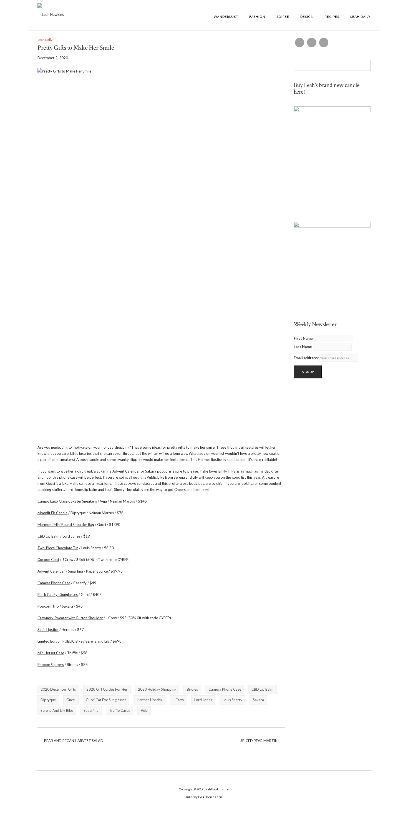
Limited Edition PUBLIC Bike (59, 641)
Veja (144, 710)
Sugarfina (91, 710)
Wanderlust (226, 16)
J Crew (178, 700)
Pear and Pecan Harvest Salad (73, 740)
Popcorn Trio (48, 606)
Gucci (70, 700)
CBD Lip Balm (48, 536)
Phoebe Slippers (50, 664)
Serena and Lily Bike (57, 710)
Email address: (306, 358)
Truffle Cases (119, 710)
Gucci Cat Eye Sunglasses (106, 700)
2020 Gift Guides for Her (106, 689)
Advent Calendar (51, 571)
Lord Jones (203, 700)
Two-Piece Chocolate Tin (57, 548)
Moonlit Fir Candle (52, 513)
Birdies (192, 689)
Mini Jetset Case (50, 653)
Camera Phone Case (53, 583)
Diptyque (48, 700)
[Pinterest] (324, 42)
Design (307, 16)
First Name (303, 338)
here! (299, 92)
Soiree (282, 16)
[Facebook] (300, 42)
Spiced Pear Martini (259, 740)
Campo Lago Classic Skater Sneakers (67, 501)
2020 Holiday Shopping (157, 689)
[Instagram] (312, 42)
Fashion (257, 16)
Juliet (190, 797)
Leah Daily (360, 16)
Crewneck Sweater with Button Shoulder (70, 618)
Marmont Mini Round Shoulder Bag (65, 524)
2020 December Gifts (58, 689)
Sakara (258, 700)
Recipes (332, 16)
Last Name (303, 346)
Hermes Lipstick (149, 700)
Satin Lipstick (48, 629)
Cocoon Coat (48, 559)
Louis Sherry (232, 700)
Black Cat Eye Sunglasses (57, 594)
